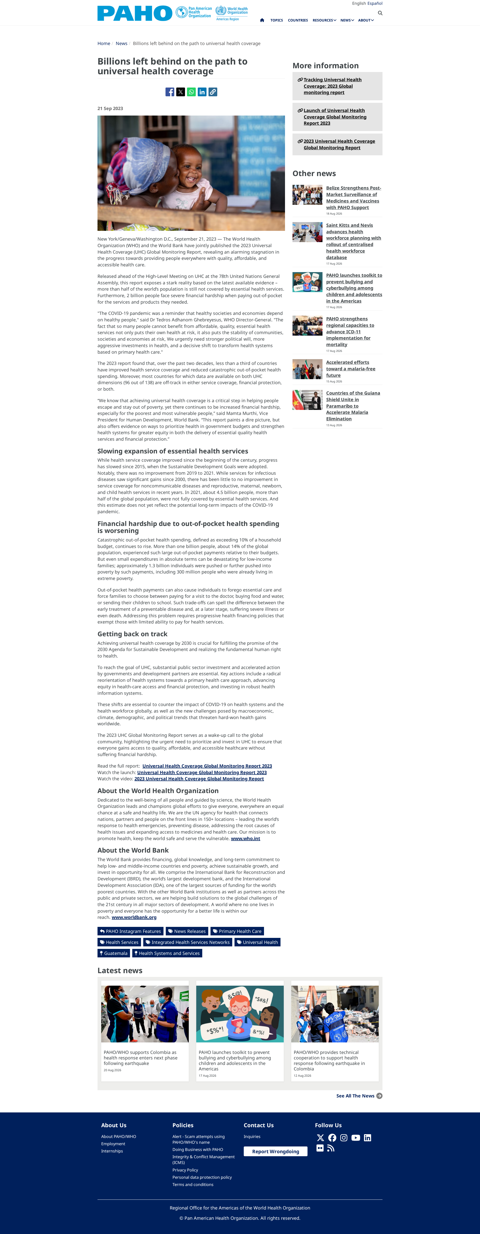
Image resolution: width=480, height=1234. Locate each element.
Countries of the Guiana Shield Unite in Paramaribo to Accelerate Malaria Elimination (353, 406)
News (122, 43)
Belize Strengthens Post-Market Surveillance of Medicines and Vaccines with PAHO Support (353, 197)
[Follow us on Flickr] (320, 1149)
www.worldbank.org (134, 917)
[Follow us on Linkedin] (367, 1139)
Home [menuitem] (262, 21)
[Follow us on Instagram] (343, 1139)
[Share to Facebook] (170, 92)
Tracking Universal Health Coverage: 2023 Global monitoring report (333, 86)
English (359, 3)
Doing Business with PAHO (197, 1149)
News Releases (190, 931)
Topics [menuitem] (276, 20)
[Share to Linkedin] (202, 92)
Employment (113, 1143)
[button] (212, 92)
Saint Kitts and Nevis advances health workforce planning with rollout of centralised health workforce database (353, 241)
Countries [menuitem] (298, 20)
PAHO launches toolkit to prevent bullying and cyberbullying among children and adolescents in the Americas (354, 288)
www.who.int (245, 838)
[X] (320, 1139)
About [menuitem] (364, 20)
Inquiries (252, 1136)
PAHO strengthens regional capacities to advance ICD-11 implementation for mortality (350, 331)
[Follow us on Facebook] (332, 1139)
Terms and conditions (193, 1184)
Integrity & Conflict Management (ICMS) (203, 1159)
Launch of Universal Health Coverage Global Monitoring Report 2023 (335, 116)
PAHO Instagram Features (133, 931)
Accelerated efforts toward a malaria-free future (351, 368)
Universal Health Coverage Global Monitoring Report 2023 (207, 766)
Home (104, 43)
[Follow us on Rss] (330, 1149)
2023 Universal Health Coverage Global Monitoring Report (199, 779)
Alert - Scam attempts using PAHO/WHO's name (198, 1139)
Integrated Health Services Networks (191, 942)
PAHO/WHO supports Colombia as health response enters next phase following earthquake (141, 1057)
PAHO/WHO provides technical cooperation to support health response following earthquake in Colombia (329, 1060)
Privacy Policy (185, 1170)
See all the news (355, 1096)
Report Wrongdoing (275, 1151)
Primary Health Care (240, 931)
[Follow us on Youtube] (355, 1139)
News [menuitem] (345, 20)
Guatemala (116, 953)
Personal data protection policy (202, 1177)
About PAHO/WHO (118, 1136)
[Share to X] (180, 92)
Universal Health (260, 942)
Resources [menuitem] (323, 20)
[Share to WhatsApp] (191, 92)
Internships (112, 1151)
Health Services (122, 942)
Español (375, 3)
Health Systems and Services (169, 953)
